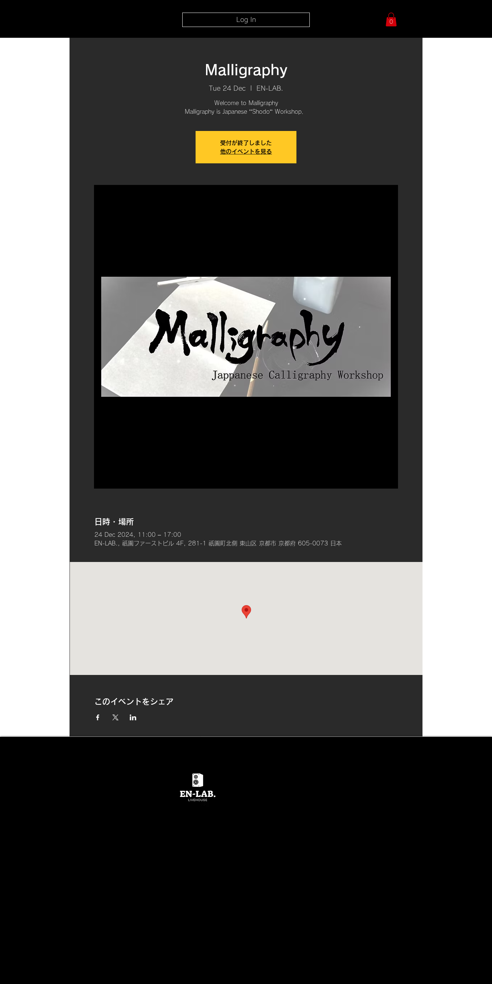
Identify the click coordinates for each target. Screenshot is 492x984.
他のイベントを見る (246, 151)
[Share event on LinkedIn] (133, 717)
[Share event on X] (115, 717)
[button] (391, 19)
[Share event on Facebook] (97, 717)
